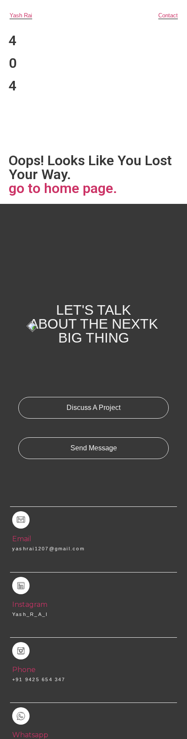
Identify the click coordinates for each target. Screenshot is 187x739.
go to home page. (63, 188)
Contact (168, 15)
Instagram (29, 604)
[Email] (21, 520)
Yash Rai (21, 15)
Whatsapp (30, 735)
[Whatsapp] (21, 716)
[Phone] (21, 650)
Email (21, 539)
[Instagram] (21, 585)
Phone (24, 670)
